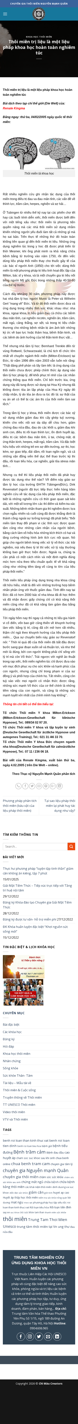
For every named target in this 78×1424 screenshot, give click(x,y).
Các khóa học (12, 1032)
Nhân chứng (12, 1061)
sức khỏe (29, 1212)
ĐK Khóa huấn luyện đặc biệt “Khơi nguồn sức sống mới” (35, 929)
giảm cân (36, 1192)
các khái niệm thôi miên (38, 1187)
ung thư (63, 1227)
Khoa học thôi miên (39, 36)
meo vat (28, 1202)
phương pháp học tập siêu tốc (49, 1202)
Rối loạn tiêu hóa (39, 1207)
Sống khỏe (10, 1068)
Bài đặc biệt (11, 1024)
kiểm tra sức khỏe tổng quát (53, 1197)
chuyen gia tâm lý (62, 1164)
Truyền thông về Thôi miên (22, 1097)
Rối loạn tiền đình (60, 1207)
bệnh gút (47, 1146)
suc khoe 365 (17, 1212)
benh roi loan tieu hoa (29, 1146)
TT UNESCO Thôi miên (19, 1105)
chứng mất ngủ (32, 1182)
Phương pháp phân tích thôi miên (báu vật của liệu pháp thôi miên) (20, 805)
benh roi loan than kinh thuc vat (25, 1140)
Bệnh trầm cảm (29, 1152)
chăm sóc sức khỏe (51, 1177)
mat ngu (17, 1202)
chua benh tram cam (30, 1163)
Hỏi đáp (8, 1046)
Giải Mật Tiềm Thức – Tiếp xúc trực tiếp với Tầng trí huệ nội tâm (37, 888)
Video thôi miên (14, 1112)
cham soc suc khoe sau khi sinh (35, 1158)
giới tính (48, 1192)
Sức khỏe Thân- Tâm (18, 1075)
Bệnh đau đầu (55, 1152)
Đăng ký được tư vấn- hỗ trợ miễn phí (29, 919)
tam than (39, 1212)
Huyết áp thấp (11, 1197)
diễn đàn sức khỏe (18, 1192)
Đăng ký (9, 1039)
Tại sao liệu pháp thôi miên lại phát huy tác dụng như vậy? (59, 805)
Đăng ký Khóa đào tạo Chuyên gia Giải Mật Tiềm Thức (37, 904)
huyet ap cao (61, 1192)
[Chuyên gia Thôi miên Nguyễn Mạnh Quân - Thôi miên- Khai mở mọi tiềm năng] (39, 14)
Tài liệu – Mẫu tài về (17, 1083)
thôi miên (15, 1219)
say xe (6, 1212)
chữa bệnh (51, 1182)
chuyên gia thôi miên (20, 1176)
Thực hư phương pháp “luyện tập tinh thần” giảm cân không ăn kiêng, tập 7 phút (38, 871)
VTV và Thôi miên (15, 1119)
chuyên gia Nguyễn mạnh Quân (36, 1170)
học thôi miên (29, 1197)
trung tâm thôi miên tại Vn (37, 1226)
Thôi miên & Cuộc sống (19, 1090)
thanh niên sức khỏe (55, 1212)
